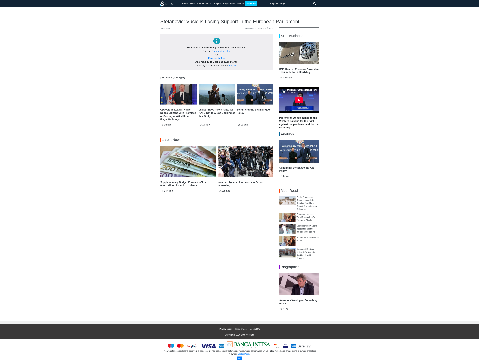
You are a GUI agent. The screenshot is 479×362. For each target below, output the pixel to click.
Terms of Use (241, 329)
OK (239, 358)
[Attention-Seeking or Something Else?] (299, 284)
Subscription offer (221, 51)
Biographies (229, 3)
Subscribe (251, 3)
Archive (240, 3)
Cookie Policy (244, 354)
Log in (232, 65)
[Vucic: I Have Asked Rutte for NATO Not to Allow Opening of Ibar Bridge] (217, 94)
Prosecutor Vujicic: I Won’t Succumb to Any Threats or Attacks (306, 217)
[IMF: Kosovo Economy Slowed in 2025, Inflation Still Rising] (299, 53)
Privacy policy (225, 329)
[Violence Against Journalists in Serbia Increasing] (245, 161)
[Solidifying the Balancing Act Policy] (255, 94)
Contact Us (255, 329)
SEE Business (204, 3)
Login (283, 3)
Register (274, 3)
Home (185, 3)
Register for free (216, 58)
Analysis (217, 3)
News (192, 3)
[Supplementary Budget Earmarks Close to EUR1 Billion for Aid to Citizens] (188, 161)
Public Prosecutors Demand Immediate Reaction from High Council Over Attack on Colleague (307, 203)
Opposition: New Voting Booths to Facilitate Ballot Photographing (307, 229)
